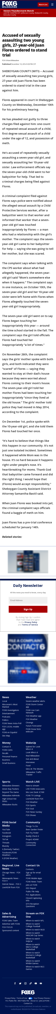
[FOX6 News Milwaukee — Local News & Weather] (10, 4)
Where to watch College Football (33, 925)
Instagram (6, 836)
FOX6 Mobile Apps (34, 878)
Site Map (6, 735)
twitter (20, 983)
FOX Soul (30, 808)
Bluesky (5, 846)
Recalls (5, 753)
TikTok (5, 839)
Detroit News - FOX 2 (11, 884)
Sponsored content (10, 930)
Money (6, 742)
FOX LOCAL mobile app (10, 727)
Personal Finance (9, 756)
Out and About (32, 759)
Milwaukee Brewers (10, 785)
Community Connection (31, 843)
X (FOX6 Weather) (10, 858)
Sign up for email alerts (33, 873)
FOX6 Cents (7, 750)
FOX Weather (32, 719)
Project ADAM (32, 839)
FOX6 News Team (34, 881)
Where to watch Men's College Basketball (33, 947)
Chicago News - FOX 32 (11, 873)
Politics (5, 720)
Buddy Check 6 (32, 836)
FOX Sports (31, 805)
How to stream (32, 785)
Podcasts (6, 716)
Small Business (8, 763)
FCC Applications (33, 894)
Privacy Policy (31, 622)
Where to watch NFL (35, 920)
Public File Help (32, 891)
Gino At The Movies (34, 769)
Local (4, 701)
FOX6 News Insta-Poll (11, 723)
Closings (29, 722)
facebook (15, 983)
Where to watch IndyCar (33, 939)
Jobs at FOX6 (31, 885)
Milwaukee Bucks (9, 804)
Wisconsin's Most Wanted (10, 705)
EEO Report (31, 888)
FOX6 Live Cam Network (32, 711)
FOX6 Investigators (10, 710)
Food (28, 765)
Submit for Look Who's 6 (33, 747)
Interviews (30, 762)
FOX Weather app (33, 716)
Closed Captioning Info (34, 899)
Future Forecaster (34, 725)
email (41, 983)
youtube (36, 983)
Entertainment (8, 713)
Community (33, 822)
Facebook (6, 832)
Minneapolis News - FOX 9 (11, 879)
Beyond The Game (10, 792)
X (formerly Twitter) (10, 849)
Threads (5, 842)
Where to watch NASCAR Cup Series (34, 934)
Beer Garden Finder (34, 829)
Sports (6, 781)
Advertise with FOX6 (11, 924)
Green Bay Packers (10, 789)
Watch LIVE (33, 781)
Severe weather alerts (35, 701)
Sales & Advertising (9, 915)
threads (30, 983)
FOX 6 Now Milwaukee (10, 60)
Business (6, 759)
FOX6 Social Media (9, 824)
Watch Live (43, 5)
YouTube (6, 829)
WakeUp (31, 742)
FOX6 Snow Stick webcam (33, 730)
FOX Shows (31, 815)
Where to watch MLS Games (35, 967)
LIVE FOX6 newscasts (35, 789)
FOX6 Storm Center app (34, 705)
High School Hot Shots (9, 800)
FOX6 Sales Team (10, 920)
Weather (31, 697)
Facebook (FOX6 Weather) (9, 853)
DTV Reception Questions (32, 905)
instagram (25, 983)
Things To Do (32, 826)
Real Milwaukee (33, 755)
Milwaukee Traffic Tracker (33, 773)
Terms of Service (30, 624)
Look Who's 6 (32, 752)
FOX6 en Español (9, 732)
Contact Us (33, 865)
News (5, 697)
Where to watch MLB (35, 929)
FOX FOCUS (7, 927)
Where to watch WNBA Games (33, 962)
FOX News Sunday (34, 812)
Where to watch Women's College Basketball (33, 955)
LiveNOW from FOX (34, 798)
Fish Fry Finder (32, 832)
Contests (30, 869)
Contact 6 (6, 746)
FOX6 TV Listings (33, 795)
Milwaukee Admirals (11, 795)
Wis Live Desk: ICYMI (35, 792)
